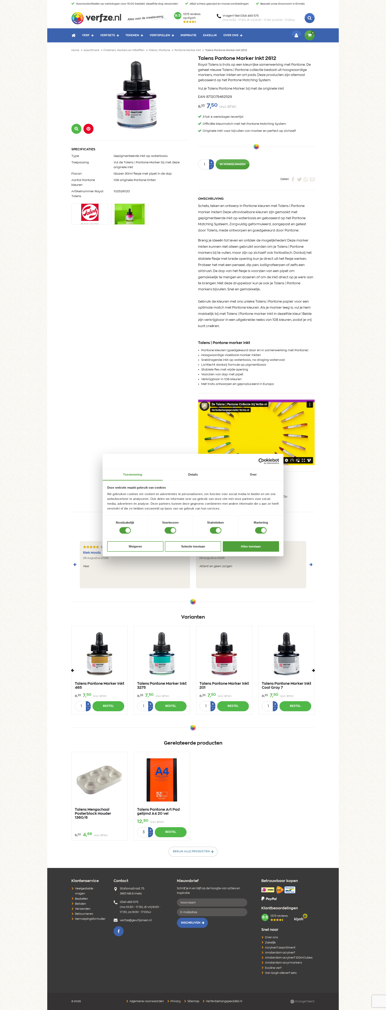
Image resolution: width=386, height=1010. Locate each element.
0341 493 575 (129, 902)
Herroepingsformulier (90, 919)
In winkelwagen (232, 164)
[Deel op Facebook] (293, 179)
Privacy (175, 1001)
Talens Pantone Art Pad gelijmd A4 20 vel (158, 812)
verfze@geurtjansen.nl (136, 920)
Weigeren (135, 546)
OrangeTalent (304, 1001)
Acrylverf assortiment (280, 947)
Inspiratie (188, 35)
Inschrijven (190, 922)
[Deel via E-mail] (312, 179)
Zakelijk (210, 35)
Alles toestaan (251, 546)
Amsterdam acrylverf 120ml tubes (288, 957)
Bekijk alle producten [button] (191, 851)
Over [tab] (253, 474)
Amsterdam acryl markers (283, 962)
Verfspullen (160, 35)
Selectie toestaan (193, 546)
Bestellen (81, 898)
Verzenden (82, 909)
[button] (88, 129)
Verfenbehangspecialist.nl (223, 1001)
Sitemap (193, 1001)
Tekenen (132, 35)
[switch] (170, 530)
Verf (86, 35)
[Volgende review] (311, 564)
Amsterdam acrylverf (280, 952)
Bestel (108, 706)
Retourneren (84, 914)
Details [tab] (193, 474)
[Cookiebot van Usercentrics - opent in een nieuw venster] (261, 461)
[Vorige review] (75, 564)
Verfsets (107, 35)
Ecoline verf (273, 968)
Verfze (96, 18)
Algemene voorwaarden (146, 1001)
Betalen (80, 904)
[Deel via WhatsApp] (305, 179)
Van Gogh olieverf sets (281, 973)
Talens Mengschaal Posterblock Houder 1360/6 (93, 814)
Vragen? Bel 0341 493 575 (259, 17)
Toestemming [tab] (132, 474)
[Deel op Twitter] (299, 179)
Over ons (230, 35)
